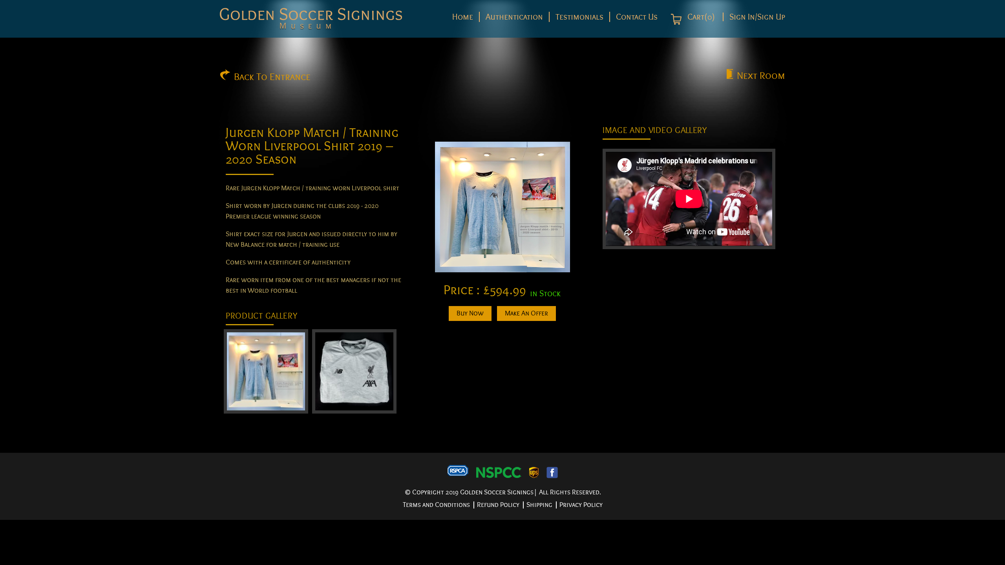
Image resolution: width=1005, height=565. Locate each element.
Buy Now (470, 313)
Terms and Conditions (436, 505)
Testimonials (579, 17)
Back (272, 77)
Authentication (514, 17)
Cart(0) (700, 17)
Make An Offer (526, 313)
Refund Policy (498, 505)
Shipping (539, 505)
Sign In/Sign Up (757, 17)
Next (761, 76)
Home (462, 17)
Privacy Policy (581, 505)
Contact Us (637, 17)
